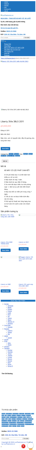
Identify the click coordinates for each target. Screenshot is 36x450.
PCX (9, 314)
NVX (9, 362)
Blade (9, 307)
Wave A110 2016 (28, 420)
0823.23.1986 (11, 31)
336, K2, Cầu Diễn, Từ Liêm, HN (14, 34)
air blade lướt (28, 413)
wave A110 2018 (12, 422)
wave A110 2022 (13, 424)
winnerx (10, 323)
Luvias (10, 357)
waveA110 (22, 420)
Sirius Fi (10, 366)
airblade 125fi (9, 413)
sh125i (3, 419)
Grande (10, 352)
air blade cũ (21, 413)
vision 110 (13, 419)
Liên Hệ (6, 11)
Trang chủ (4, 58)
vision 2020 (19, 419)
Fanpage (7, 55)
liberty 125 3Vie (13, 417)
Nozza (10, 361)
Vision (10, 318)
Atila (9, 343)
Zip (9, 334)
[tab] (5, 161)
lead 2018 (23, 415)
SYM (5, 7)
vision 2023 (4, 420)
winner (10, 426)
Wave (9, 320)
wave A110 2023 (21, 424)
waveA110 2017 (5, 422)
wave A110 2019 (20, 422)
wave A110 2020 (28, 422)
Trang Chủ (7, 44)
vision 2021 (24, 419)
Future (10, 311)
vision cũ (9, 420)
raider (6, 336)
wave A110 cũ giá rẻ (29, 424)
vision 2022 (30, 419)
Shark (9, 345)
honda (32, 413)
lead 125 (9, 415)
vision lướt (14, 420)
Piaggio (9, 58)
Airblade (10, 306)
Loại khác (7, 325)
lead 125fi (14, 415)
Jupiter (10, 355)
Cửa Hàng (7, 46)
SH (9, 316)
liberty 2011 (11, 156)
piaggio (17, 156)
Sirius (9, 364)
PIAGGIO (6, 5)
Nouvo (10, 359)
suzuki (10, 338)
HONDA (6, 2)
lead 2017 (18, 415)
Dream (10, 309)
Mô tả (5, 161)
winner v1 (14, 426)
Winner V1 (11, 322)
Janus (10, 354)
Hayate (10, 327)
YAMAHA (6, 3)
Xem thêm (5, 148)
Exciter (10, 350)
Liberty (13, 58)
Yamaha (6, 348)
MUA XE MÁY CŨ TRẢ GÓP (14, 48)
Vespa (10, 332)
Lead (9, 313)
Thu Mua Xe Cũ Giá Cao (12, 49)
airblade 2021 (15, 413)
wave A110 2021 (5, 424)
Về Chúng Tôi (7, 9)
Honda (6, 304)
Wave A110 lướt (5, 426)
